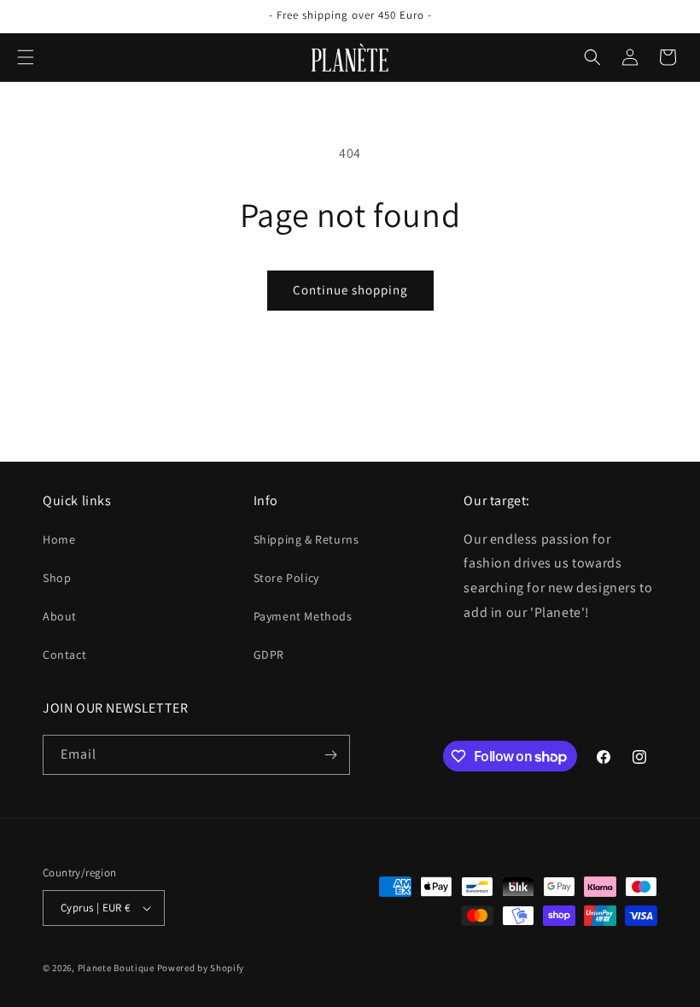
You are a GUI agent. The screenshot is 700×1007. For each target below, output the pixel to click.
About (60, 616)
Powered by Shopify (201, 968)
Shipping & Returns (306, 539)
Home (59, 539)
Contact (64, 654)
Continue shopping (350, 290)
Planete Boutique (116, 968)
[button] (25, 57)
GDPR (269, 654)
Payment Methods (303, 616)
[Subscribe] (330, 755)
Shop (57, 577)
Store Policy (286, 577)
